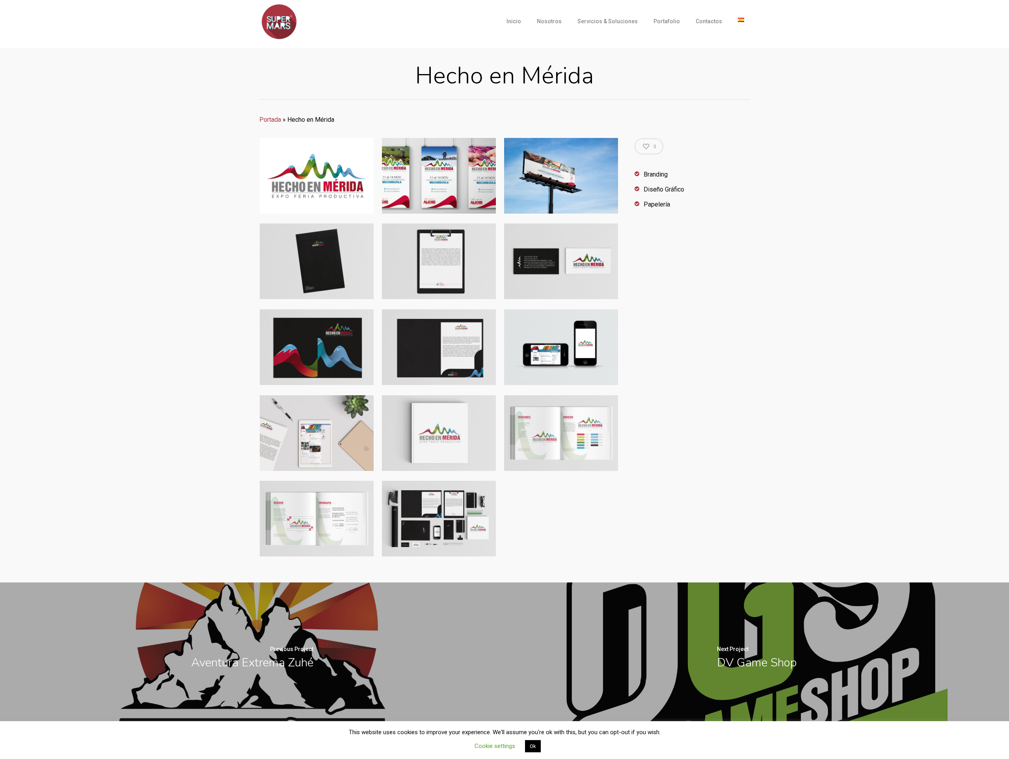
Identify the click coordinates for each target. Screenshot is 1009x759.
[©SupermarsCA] (317, 176)
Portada (270, 119)
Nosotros (549, 21)
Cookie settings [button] (495, 746)
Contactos (709, 21)
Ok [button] (533, 746)
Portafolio (666, 21)
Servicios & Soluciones (607, 21)
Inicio (513, 21)
